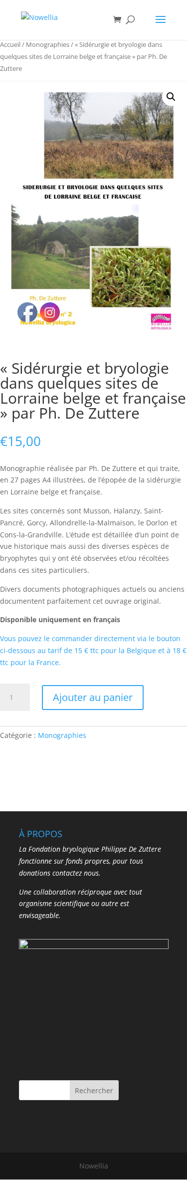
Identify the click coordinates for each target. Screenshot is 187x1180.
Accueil (10, 44)
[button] (171, 97)
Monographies (47, 44)
